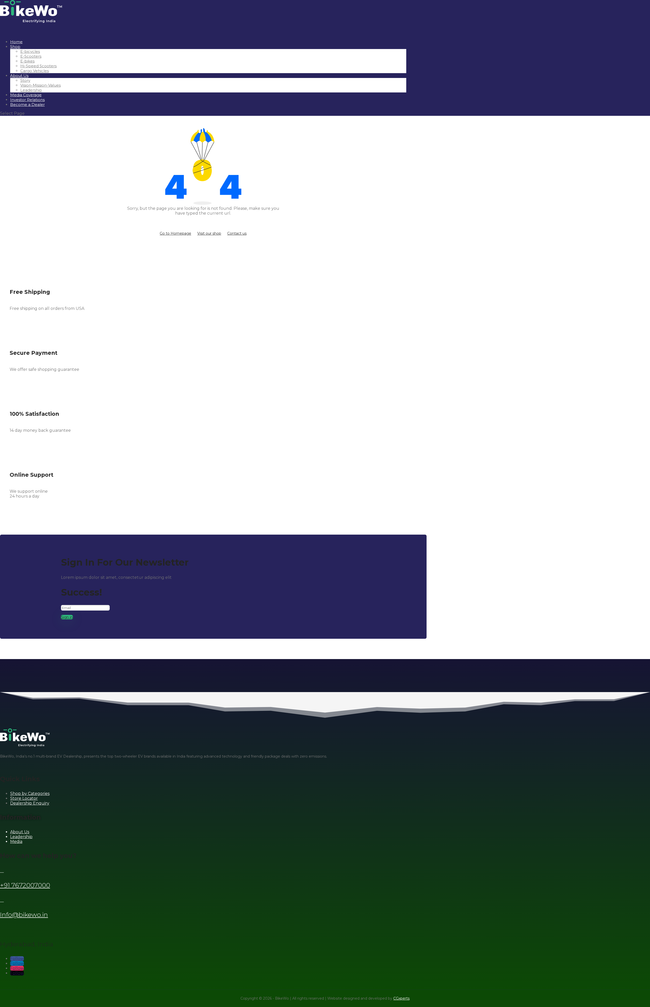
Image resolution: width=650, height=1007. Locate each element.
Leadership (31, 90)
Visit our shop (209, 233)
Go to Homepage (175, 233)
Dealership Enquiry (29, 803)
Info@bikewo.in (24, 914)
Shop (15, 46)
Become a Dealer (27, 104)
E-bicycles (30, 51)
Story (25, 80)
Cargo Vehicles (34, 70)
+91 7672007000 (25, 885)
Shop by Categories (30, 793)
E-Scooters (30, 56)
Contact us (237, 233)
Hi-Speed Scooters (38, 65)
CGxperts (401, 998)
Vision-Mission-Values (40, 85)
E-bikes (27, 61)
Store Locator (24, 798)
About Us (19, 75)
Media (16, 841)
